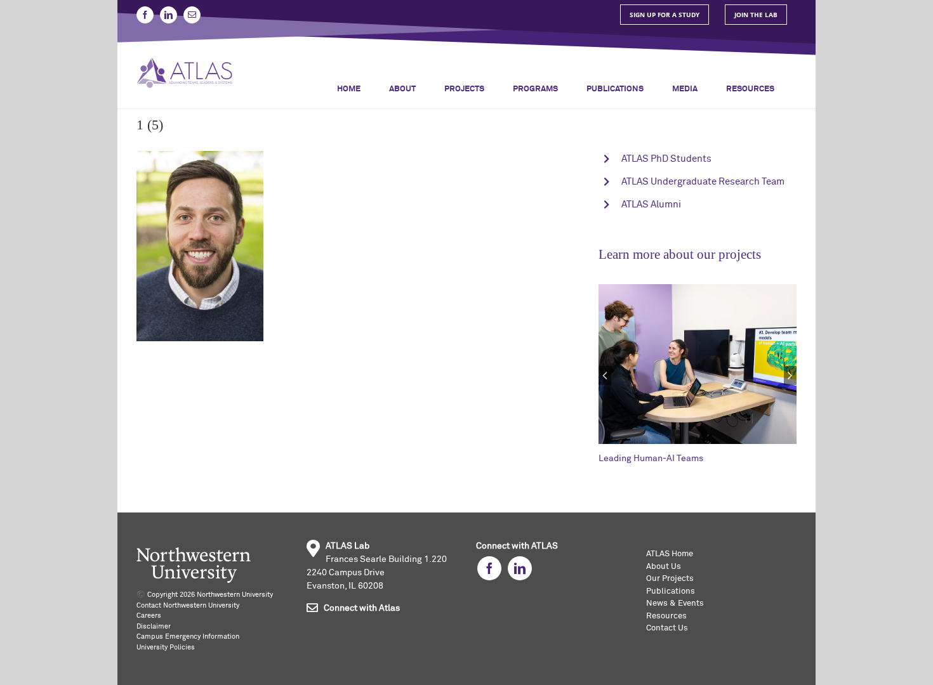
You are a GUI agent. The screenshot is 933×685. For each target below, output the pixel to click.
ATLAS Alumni (651, 204)
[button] (605, 375)
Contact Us (667, 628)
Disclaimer (153, 626)
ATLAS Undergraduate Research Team (702, 181)
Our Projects (670, 579)
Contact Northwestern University (187, 605)
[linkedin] (520, 568)
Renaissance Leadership (690, 458)
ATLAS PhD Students (666, 159)
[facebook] (489, 568)
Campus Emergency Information (187, 636)
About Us (663, 567)
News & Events (675, 603)
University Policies (165, 647)
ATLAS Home (669, 554)
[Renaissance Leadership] (739, 288)
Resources (666, 616)
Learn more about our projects (680, 254)
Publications (670, 591)
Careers (148, 615)
